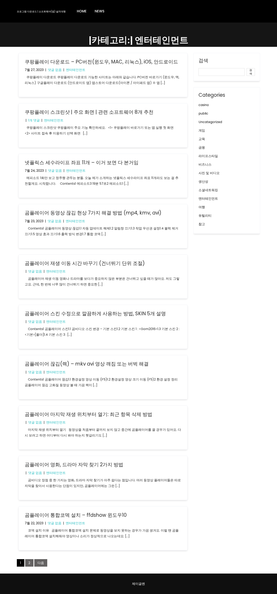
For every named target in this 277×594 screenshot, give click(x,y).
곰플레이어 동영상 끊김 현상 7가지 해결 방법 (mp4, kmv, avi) (93, 212)
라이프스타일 (208, 156)
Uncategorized (210, 122)
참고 (202, 224)
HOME (82, 11)
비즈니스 (205, 164)
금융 (202, 147)
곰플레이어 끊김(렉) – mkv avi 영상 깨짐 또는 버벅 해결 (87, 363)
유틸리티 (205, 215)
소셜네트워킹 (208, 190)
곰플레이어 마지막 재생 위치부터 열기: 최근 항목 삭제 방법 (88, 414)
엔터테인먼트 (75, 70)
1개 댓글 (34, 120)
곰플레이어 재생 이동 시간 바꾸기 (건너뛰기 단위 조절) (85, 263)
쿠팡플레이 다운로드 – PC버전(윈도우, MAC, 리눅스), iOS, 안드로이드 (101, 61)
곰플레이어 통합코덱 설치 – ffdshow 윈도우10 (76, 515)
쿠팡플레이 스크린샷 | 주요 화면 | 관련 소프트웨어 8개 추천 (89, 112)
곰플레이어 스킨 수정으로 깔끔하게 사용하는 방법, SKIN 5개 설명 (95, 313)
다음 (41, 563)
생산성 (203, 181)
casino (204, 105)
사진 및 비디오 (209, 173)
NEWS (99, 11)
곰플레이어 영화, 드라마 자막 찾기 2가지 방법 (74, 464)
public (203, 113)
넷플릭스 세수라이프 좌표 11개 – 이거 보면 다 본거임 (81, 162)
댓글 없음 (55, 70)
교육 (202, 139)
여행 (202, 207)
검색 (203, 61)
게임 (202, 130)
